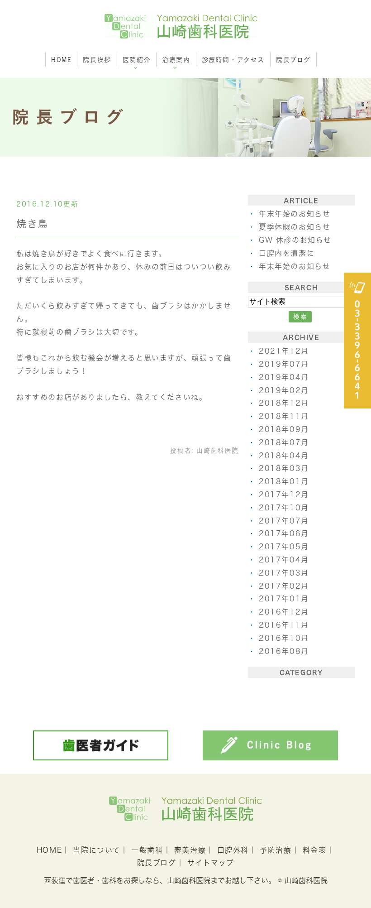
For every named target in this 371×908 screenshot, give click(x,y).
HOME (61, 60)
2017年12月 (284, 494)
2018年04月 (284, 455)
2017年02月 (284, 586)
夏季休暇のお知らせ (294, 227)
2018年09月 (284, 429)
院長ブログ (293, 60)
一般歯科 (147, 850)
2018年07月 (284, 442)
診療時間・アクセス (233, 60)
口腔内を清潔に (286, 253)
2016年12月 (284, 611)
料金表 (315, 850)
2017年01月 (284, 598)
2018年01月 (284, 481)
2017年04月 (284, 559)
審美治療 (190, 850)
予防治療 (275, 850)
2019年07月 (284, 364)
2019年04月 (284, 377)
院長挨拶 (97, 60)
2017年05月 (284, 546)
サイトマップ (210, 862)
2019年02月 (284, 390)
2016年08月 (284, 651)
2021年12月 (284, 351)
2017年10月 (284, 507)
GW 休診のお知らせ (295, 240)
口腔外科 (233, 850)
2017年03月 (284, 573)
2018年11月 (284, 416)
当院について (96, 850)
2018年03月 (284, 468)
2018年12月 (284, 403)
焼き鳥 (32, 224)
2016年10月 (284, 638)
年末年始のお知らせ (294, 213)
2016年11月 (284, 625)
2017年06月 (284, 533)
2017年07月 (284, 520)
